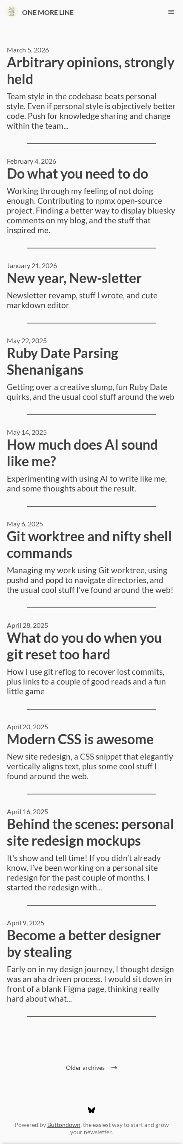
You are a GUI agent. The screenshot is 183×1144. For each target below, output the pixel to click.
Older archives (86, 1067)
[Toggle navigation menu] (171, 12)
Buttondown (63, 1124)
